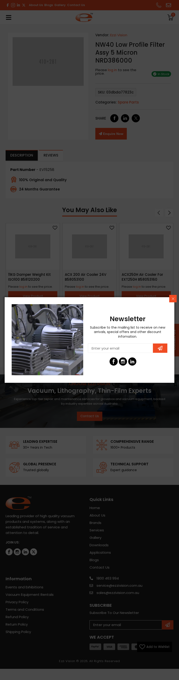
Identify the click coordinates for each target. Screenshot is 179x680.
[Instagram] (123, 361)
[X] (142, 361)
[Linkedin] (132, 361)
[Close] (173, 298)
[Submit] (160, 348)
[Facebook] (114, 361)
